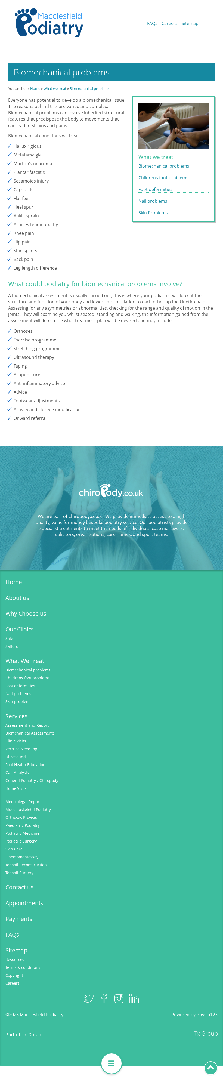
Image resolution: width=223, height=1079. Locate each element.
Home (35, 88)
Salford (11, 646)
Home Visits (16, 788)
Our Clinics (19, 629)
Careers (170, 23)
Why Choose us (25, 613)
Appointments (24, 903)
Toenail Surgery (19, 872)
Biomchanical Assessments (30, 733)
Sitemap (190, 23)
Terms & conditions (22, 967)
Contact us (19, 887)
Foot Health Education (25, 764)
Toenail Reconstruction (26, 864)
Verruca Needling (21, 748)
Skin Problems (153, 213)
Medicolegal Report (23, 801)
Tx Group (31, 1034)
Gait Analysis (17, 772)
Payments (18, 919)
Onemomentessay (21, 856)
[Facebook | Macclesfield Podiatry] (104, 998)
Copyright (14, 975)
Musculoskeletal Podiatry (28, 809)
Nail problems (152, 201)
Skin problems (18, 701)
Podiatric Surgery (21, 841)
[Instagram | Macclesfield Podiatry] (119, 998)
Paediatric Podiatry (22, 825)
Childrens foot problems (163, 178)
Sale (9, 638)
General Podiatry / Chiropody (31, 780)
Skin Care (14, 849)
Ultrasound (15, 756)
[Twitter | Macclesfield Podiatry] (89, 998)
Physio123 (207, 1015)
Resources (14, 959)
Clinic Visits (15, 741)
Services (16, 716)
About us (17, 598)
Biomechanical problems (89, 88)
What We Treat (24, 661)
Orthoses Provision (22, 817)
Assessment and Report (27, 725)
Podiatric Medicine (22, 833)
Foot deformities (155, 189)
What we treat (55, 88)
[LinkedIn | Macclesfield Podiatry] (134, 998)
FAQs (152, 23)
